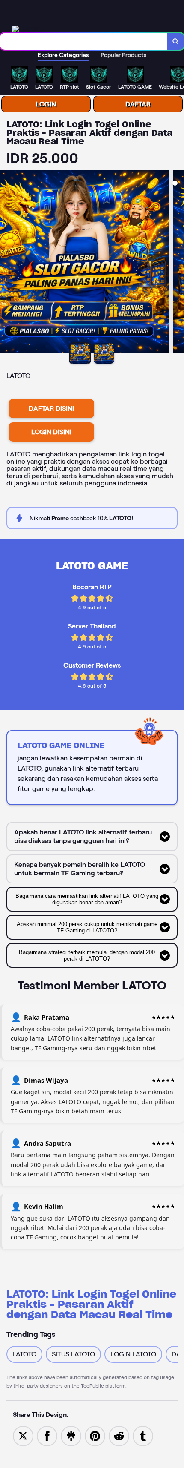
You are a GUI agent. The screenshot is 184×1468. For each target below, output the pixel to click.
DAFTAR (138, 104)
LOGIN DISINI (51, 432)
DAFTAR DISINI (51, 408)
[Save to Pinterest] (95, 1435)
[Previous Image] (7, 263)
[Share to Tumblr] (143, 1435)
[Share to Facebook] (47, 1435)
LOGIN (46, 104)
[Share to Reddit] (119, 1435)
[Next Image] (177, 263)
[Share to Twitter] (23, 1435)
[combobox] (83, 41)
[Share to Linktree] (71, 1435)
